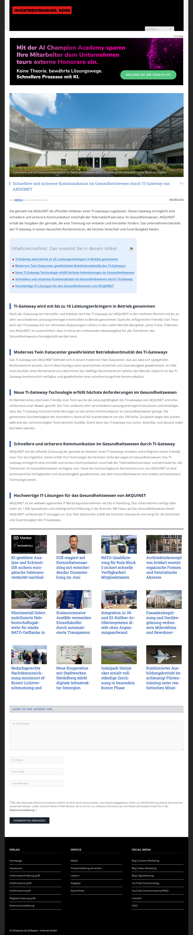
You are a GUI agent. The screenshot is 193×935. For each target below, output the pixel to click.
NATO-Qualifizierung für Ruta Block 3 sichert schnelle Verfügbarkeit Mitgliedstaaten (118, 567)
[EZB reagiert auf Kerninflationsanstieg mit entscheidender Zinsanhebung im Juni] (74, 544)
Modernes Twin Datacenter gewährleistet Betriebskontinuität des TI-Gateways (70, 265)
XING (135, 905)
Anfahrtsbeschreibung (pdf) (24, 875)
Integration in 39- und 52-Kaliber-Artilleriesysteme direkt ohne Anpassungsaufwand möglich (118, 622)
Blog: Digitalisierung (143, 875)
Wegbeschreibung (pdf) (22, 898)
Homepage (15, 860)
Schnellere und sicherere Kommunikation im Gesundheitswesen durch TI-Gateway (74, 279)
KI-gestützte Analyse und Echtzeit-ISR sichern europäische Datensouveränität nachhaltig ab (28, 567)
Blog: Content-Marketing (145, 860)
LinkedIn (137, 898)
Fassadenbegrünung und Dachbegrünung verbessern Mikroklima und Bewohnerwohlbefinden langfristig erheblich (163, 622)
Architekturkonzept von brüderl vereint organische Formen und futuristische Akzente (164, 567)
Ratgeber (76, 883)
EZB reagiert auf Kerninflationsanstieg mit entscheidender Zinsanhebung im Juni (73, 567)
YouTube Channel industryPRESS (150, 890)
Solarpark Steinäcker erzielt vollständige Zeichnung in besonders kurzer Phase (118, 678)
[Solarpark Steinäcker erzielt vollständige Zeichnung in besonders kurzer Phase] (119, 654)
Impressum (15, 868)
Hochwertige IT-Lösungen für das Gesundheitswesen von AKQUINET (64, 286)
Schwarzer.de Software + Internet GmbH (34, 930)
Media (74, 860)
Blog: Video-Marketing (144, 868)
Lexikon (75, 875)
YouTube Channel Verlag (145, 883)
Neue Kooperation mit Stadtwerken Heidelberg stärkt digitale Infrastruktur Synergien (73, 678)
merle (19, 200)
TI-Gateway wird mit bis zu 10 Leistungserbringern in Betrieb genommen (66, 259)
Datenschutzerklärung (21, 810)
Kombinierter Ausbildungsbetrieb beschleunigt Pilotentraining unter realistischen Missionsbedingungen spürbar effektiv (164, 678)
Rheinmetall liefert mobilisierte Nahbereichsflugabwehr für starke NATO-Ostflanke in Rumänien (28, 622)
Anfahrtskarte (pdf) (20, 890)
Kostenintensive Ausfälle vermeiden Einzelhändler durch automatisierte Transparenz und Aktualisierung (73, 622)
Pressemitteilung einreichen (86, 868)
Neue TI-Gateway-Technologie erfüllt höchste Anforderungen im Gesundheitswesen (74, 272)
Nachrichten (176, 199)
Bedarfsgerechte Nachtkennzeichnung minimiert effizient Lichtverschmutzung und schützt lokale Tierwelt (28, 678)
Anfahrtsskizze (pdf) (20, 883)
